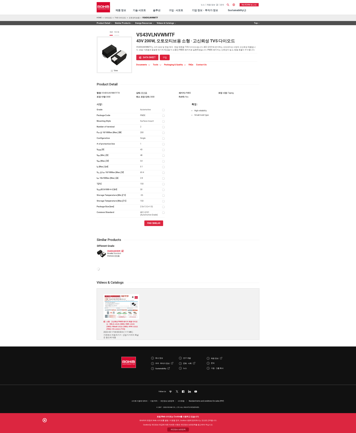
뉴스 (203, 5)
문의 (222, 5)
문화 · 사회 (187, 363)
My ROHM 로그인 (249, 5)
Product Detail (103, 23)
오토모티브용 (134, 18)
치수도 (116, 32)
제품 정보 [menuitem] (121, 10)
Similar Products (123, 23)
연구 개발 (187, 358)
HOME (99, 18)
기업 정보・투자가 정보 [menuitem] (205, 10)
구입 (165, 57)
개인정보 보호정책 (167, 401)
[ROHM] (103, 8)
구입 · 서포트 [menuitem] (176, 10)
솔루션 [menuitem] (156, 10)
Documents (141, 65)
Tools (156, 65)
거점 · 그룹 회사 (217, 368)
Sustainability (235, 10)
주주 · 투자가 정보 (162, 363)
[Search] (228, 4)
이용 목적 (153, 401)
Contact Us (201, 65)
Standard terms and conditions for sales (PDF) (206, 401)
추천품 (144, 93)
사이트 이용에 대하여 (139, 401)
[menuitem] (236, 10)
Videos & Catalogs (165, 23)
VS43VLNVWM (113, 250)
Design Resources (143, 23)
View (116, 70)
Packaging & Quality (173, 65)
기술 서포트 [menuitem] (139, 10)
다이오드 (108, 18)
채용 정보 (211, 5)
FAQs (191, 65)
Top (256, 23)
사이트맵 (181, 401)
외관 (111, 32)
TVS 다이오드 (120, 18)
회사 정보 (159, 358)
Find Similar (153, 223)
